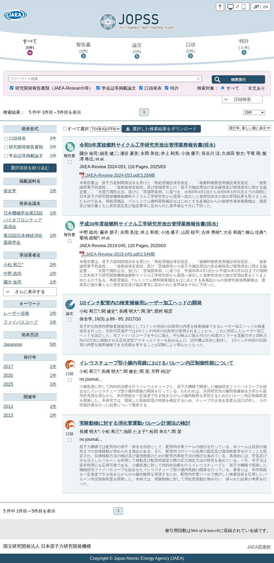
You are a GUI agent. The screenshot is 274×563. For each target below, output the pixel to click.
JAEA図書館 (259, 547)
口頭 (190, 47)
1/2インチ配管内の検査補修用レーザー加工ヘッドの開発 (140, 302)
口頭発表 (153, 88)
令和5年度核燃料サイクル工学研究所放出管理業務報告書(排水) (147, 145)
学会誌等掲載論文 (119, 88)
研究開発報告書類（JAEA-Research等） (54, 88)
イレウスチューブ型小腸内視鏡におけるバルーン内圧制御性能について (156, 363)
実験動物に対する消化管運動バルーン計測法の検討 (134, 423)
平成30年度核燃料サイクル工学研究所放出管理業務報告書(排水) (148, 224)
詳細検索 (242, 99)
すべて (30, 44)
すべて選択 (78, 129)
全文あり (256, 88)
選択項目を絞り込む (30, 168)
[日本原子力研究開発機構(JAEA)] (15, 16)
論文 (137, 48)
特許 (244, 44)
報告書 (83, 47)
